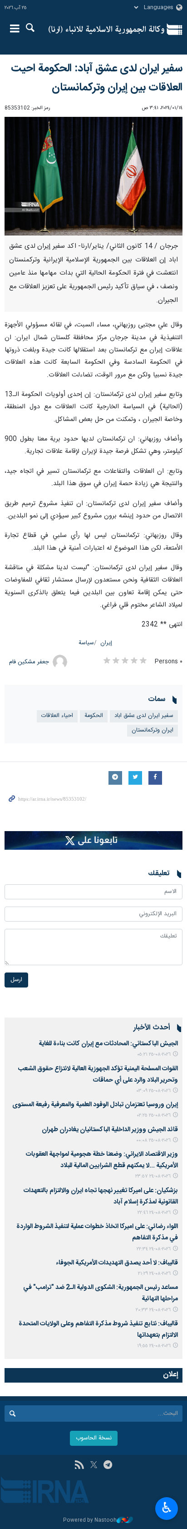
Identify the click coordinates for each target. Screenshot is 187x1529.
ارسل (16, 980)
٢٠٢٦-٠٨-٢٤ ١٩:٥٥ (154, 1346)
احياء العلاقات (57, 716)
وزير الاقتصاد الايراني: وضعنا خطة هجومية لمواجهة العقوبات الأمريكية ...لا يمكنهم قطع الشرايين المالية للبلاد (102, 1160)
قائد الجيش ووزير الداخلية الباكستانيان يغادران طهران (110, 1129)
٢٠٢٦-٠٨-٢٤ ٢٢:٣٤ (154, 1249)
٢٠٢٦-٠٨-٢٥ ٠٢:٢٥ (154, 1115)
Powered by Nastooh (90, 1520)
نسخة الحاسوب (94, 1438)
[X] (94, 1466)
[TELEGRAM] (108, 1466)
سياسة (86, 643)
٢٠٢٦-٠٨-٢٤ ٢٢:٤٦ (154, 1212)
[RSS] (79, 1466)
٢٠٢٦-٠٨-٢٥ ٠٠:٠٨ (153, 1140)
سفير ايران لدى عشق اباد (143, 716)
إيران (106, 643)
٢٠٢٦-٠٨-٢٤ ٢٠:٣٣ (153, 1310)
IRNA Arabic (106, 29)
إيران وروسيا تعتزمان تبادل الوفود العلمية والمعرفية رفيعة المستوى (95, 1104)
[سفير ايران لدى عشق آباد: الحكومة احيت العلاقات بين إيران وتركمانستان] (93, 176)
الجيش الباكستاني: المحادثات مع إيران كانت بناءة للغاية (108, 1043)
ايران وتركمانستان (152, 730)
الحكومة (93, 716)
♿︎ (166, 1507)
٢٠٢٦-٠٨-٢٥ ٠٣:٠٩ (154, 1091)
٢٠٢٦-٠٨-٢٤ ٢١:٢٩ (154, 1273)
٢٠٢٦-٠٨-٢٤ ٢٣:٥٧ (153, 1176)
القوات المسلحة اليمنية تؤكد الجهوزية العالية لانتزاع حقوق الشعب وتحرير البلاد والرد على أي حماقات (98, 1074)
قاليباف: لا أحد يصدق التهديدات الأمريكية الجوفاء (117, 1263)
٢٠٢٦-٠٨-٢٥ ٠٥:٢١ (154, 1054)
